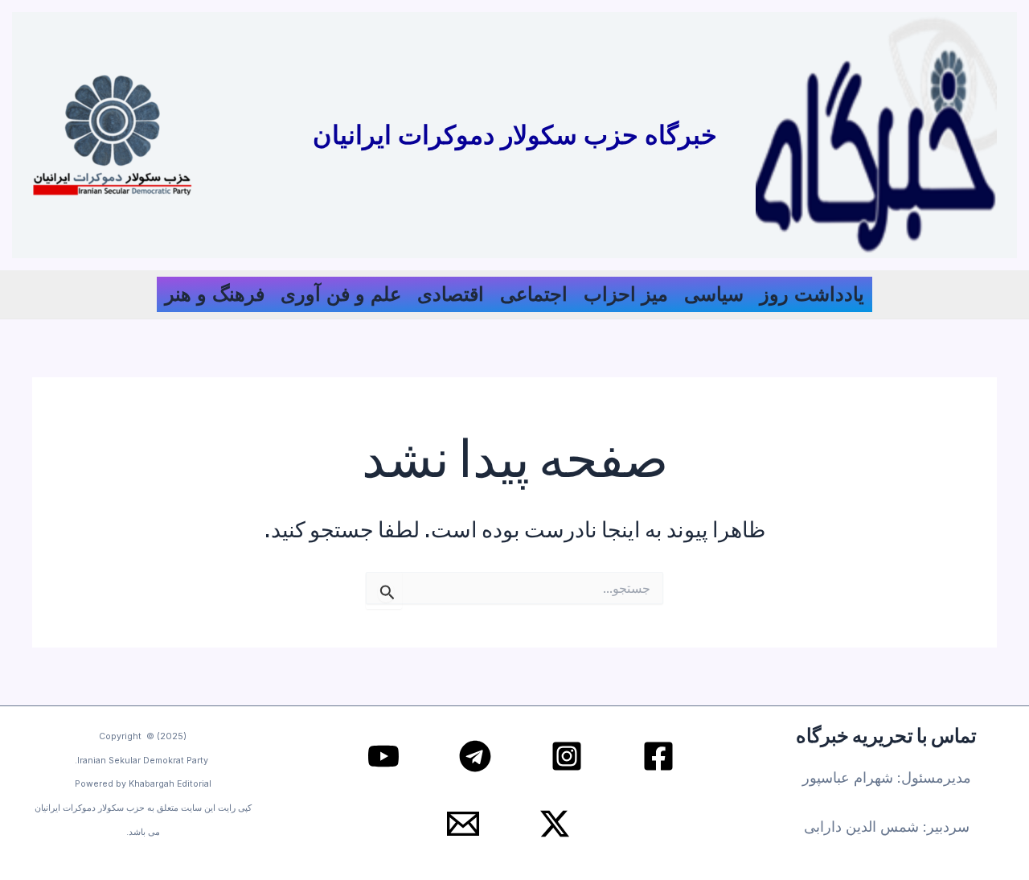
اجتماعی (534, 294)
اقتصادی (450, 294)
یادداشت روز (812, 294)
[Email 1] (463, 823)
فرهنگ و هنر (214, 294)
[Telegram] (475, 756)
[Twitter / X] (554, 823)
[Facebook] (658, 756)
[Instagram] (567, 756)
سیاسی (714, 294)
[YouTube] (383, 756)
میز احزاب (626, 294)
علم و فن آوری (341, 294)
